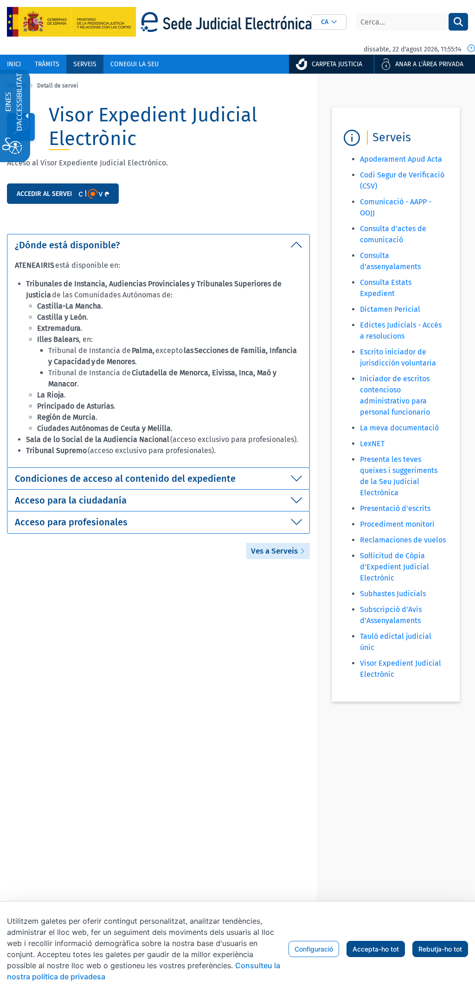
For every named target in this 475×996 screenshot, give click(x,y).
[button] (329, 22)
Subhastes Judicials (393, 593)
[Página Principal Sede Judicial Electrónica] (226, 22)
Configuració (314, 949)
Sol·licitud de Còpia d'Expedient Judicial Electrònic (394, 566)
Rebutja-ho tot (440, 949)
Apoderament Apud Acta (401, 159)
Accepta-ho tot (376, 949)
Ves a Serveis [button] (275, 551)
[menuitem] (14, 64)
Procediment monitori (397, 524)
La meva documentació (399, 427)
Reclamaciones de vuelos (403, 540)
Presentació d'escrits (395, 508)
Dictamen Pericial (390, 309)
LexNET (372, 443)
